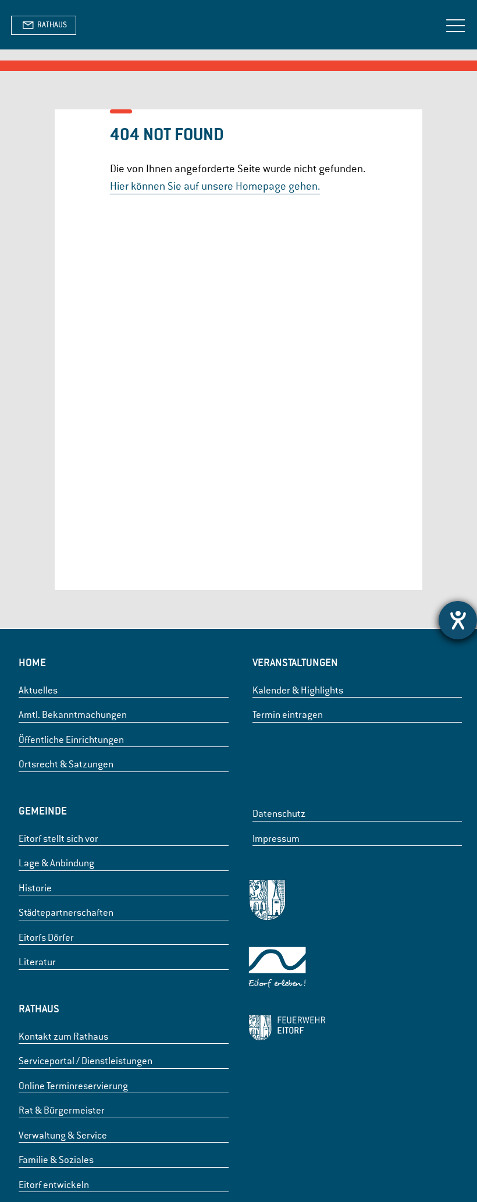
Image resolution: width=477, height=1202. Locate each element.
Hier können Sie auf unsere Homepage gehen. (215, 186)
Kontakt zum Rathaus (63, 1036)
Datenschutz (278, 814)
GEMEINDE (43, 810)
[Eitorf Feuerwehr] (286, 1030)
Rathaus (39, 1008)
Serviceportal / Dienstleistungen (85, 1061)
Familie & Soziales (56, 1160)
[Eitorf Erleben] (286, 970)
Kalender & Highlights (297, 690)
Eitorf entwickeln (54, 1185)
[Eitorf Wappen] (286, 902)
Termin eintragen (287, 715)
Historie (35, 888)
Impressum (276, 839)
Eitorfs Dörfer (46, 937)
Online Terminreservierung (73, 1086)
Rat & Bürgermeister (62, 1110)
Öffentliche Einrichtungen (71, 740)
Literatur (37, 962)
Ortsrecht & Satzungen (66, 764)
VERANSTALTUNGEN (295, 662)
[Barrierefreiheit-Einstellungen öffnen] (458, 620)
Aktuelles (38, 690)
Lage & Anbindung (56, 863)
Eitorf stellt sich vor (58, 839)
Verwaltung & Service (63, 1135)
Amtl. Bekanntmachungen (73, 715)
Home (32, 662)
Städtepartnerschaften (66, 912)
